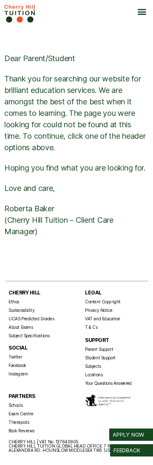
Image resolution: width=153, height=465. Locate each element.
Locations (93, 374)
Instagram (18, 373)
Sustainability (21, 310)
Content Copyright (103, 301)
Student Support (100, 357)
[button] (142, 11)
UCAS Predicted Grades (31, 318)
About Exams (20, 327)
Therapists (18, 422)
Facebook (17, 365)
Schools (15, 405)
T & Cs (91, 327)
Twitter (15, 356)
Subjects (93, 366)
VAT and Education (102, 318)
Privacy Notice (98, 310)
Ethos (13, 301)
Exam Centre (20, 413)
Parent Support (99, 349)
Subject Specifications (29, 335)
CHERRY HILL (24, 292)
